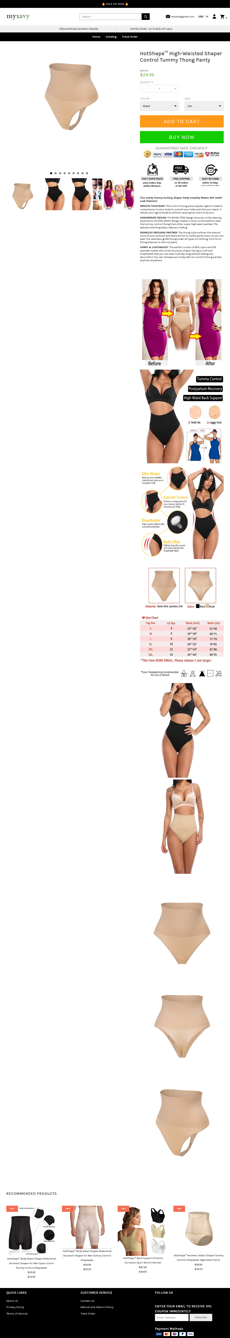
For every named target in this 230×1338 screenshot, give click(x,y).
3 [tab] (60, 173)
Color (144, 98)
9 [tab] (87, 173)
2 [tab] (56, 173)
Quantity (147, 82)
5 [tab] (69, 173)
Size (187, 98)
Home (96, 36)
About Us (12, 1301)
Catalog (111, 36)
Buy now (182, 137)
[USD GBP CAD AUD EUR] (201, 16)
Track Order (130, 36)
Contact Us (87, 1301)
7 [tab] (78, 173)
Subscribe (201, 1317)
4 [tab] (65, 173)
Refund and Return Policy (96, 1307)
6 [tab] (74, 173)
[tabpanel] (70, 95)
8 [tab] (83, 173)
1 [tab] (51, 173)
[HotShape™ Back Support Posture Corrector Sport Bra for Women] (143, 1231)
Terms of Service (16, 1313)
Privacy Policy (15, 1307)
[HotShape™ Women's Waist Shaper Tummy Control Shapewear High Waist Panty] (198, 1229)
